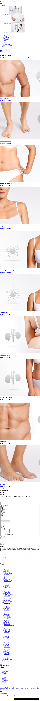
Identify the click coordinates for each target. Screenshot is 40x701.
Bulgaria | (7, 631)
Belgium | (7, 629)
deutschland (3, 687)
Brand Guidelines (3, 557)
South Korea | (7, 620)
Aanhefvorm (3, 506)
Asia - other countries (7, 626)
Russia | (6, 652)
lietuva (37, 688)
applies (12, 534)
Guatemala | (7, 591)
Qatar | (6, 618)
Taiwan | (6, 622)
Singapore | (7, 619)
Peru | (6, 597)
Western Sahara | (8, 580)
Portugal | (7, 650)
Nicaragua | (7, 595)
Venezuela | (7, 600)
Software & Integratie (7, 23)
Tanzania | (7, 577)
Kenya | (6, 571)
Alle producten (6, 14)
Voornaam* (3, 509)
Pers (1, 555)
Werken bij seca (6, 38)
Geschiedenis (6, 35)
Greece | (6, 640)
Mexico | (7, 593)
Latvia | (6, 644)
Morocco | (7, 572)
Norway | (7, 648)
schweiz (4, 672)
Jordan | (6, 610)
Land (2, 522)
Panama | (7, 596)
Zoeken (14, 1)
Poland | (6, 649)
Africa (3, 566)
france (4, 669)
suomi (18, 688)
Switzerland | (7, 656)
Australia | (7, 661)
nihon (4, 674)
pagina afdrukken (3, 488)
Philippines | (7, 617)
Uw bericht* (3, 528)
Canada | (7, 585)
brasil (4, 678)
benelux (4, 682)
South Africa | (7, 575)
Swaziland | (7, 576)
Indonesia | (7, 607)
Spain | (6, 654)
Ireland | (6, 642)
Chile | (6, 586)
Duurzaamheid (6, 37)
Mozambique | (8, 573)
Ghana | (6, 570)
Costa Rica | (7, 588)
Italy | (6, 643)
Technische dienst (7, 41)
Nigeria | (6, 574)
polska (4, 676)
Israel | (6, 608)
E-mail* (2, 526)
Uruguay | (7, 599)
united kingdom (5, 670)
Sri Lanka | (7, 621)
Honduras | (7, 592)
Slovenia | (7, 653)
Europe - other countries (8, 659)
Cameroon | (7, 567)
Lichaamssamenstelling (7, 32)
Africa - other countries (7, 581)
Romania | (7, 651)
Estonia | (6, 636)
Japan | (6, 609)
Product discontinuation (8, 45)
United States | (7, 598)
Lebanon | (7, 612)
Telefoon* (3, 524)
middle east (4, 677)
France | (6, 638)
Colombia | (7, 587)
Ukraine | (7, 657)
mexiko (36, 687)
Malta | (6, 646)
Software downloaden (7, 42)
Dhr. (3, 508)
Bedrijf (2, 513)
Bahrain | (7, 603)
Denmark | (7, 634)
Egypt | (6, 568)
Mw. (3, 507)
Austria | (7, 628)
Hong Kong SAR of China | (10, 605)
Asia (3, 602)
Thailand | (7, 623)
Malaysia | (7, 613)
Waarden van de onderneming (9, 34)
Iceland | (6, 641)
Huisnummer (3, 517)
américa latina (5, 680)
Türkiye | (7, 624)
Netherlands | (7, 647)
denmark (4, 683)
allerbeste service (27, 548)
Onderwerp (3, 503)
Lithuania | (7, 645)
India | (6, 606)
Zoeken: (1, 1)
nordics (4, 679)
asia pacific (4, 681)
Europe (3, 627)
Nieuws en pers (6, 39)
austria (2, 688)
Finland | (6, 637)
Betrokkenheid (6, 36)
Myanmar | (7, 614)
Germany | (7, 639)
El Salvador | (7, 590)
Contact (3, 46)
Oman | (6, 615)
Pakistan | (7, 616)
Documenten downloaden (8, 43)
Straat (2, 515)
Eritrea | (6, 569)
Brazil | (8, 584)
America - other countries (8, 601)
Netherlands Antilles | (8, 594)
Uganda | (7, 579)
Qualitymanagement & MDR (8, 44)
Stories (5, 40)
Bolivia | (7, 583)
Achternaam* (3, 511)
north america (5, 671)
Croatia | (6, 632)
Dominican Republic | (9, 589)
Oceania (3, 660)
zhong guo (4, 673)
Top (1, 691)
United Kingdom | (8, 658)
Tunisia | (6, 578)
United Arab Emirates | (9, 625)
